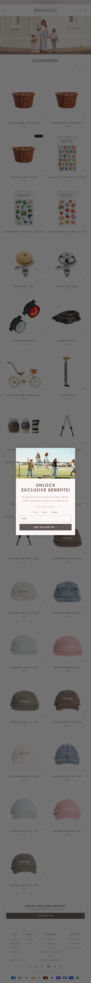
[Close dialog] (72, 451)
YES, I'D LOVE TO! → (45, 527)
